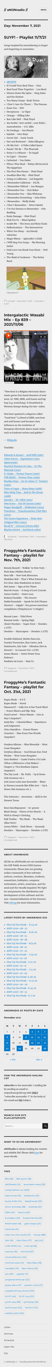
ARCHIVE (11, 82)
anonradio (39, 301)
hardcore (12, 1229)
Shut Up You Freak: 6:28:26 (21, 977)
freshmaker (13, 1223)
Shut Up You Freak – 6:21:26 (22, 980)
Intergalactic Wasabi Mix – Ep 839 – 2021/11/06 (24, 320)
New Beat (8, 539)
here (36, 1152)
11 (26, 1037)
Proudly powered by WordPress (33, 1362)
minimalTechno (15, 1257)
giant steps (32, 1223)
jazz (39, 1240)
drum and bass (15, 1207)
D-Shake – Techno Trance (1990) (22, 473)
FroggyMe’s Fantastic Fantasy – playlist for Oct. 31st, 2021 (25, 687)
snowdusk (12, 537)
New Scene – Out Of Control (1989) (22, 503)
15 (7, 1042)
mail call (30, 1246)
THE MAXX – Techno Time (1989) (22, 477)
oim (9, 1274)
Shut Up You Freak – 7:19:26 (22, 954)
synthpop (31, 1302)
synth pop (13, 1302)
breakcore (31, 1195)
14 (45, 1037)
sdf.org (13, 902)
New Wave (30, 1268)
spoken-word (33, 1285)
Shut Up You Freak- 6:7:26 (21, 995)
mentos (11, 1251)
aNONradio (13, 1184)
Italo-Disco (24, 1240)
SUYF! (6, 304)
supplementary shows (19, 1291)
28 (44, 1048)
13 (38, 1037)
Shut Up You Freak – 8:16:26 (22, 932)
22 (7, 1048)
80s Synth (23, 1179)
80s (9, 1179)
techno (31, 1307)
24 (19, 1048)
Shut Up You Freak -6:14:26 (21, 988)
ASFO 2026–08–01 (17, 947)
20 (38, 1042)
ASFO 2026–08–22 (17, 928)
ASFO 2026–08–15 (17, 936)
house (40, 1235)
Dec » (39, 1059)
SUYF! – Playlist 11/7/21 (25, 37)
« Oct (13, 1059)
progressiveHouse (17, 1279)
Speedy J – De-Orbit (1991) (18, 499)
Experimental (32, 1218)
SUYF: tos (26, 1296)
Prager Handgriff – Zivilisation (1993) (24, 507)
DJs (6, 1353)
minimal (27, 1251)
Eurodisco (12, 1218)
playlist (22, 1274)
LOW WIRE (13, 1246)
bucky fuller (13, 1201)
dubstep (35, 1207)
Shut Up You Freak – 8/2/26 (21, 943)
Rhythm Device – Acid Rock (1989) (22, 529)
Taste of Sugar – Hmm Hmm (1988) (23, 488)
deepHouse (33, 1201)
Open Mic (9, 1347)
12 (32, 1037)
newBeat (12, 1268)
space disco (13, 1285)
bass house (13, 1195)
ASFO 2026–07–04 (17, 973)
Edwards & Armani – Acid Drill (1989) (23, 455)
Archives (8, 1333)
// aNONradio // (16, 10)
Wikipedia (12, 440)
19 (32, 1042)
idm (9, 1240)
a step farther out (17, 1190)
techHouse (13, 1307)
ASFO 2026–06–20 (17, 984)
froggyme (12, 668)
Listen (7, 1327)
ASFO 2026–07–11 (16, 965)
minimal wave (14, 1263)
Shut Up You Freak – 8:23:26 (22, 924)
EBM (10, 1212)
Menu (44, 10)
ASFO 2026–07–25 (17, 950)
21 (45, 1042)
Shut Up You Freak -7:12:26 (21, 962)
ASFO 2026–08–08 (17, 939)
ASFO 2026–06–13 (17, 992)
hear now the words (18, 1235)
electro (24, 1212)
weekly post (14, 1313)
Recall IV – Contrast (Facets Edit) (21, 526)
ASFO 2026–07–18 (17, 958)
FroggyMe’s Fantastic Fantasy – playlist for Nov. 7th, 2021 (25, 555)
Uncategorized (10, 671)
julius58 (11, 301)
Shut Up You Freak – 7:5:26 (21, 969)
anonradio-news (34, 1184)
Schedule (9, 1340)
